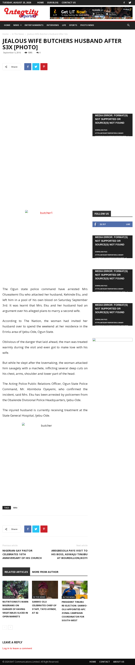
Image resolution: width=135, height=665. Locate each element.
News (16, 25)
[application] (112, 125)
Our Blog (52, 2)
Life (64, 25)
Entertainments (34, 25)
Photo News (87, 25)
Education (9, 597)
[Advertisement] (45, 200)
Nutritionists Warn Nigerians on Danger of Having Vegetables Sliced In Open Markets (15, 609)
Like (128, 224)
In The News (18, 34)
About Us (118, 661)
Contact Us (69, 2)
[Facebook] (124, 2)
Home (40, 2)
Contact (104, 661)
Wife (15, 507)
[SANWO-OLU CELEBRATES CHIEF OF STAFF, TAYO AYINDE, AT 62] (45, 589)
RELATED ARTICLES (16, 572)
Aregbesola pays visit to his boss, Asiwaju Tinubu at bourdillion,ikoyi (69, 554)
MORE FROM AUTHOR (45, 572)
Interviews (53, 25)
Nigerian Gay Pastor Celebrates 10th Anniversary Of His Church (22, 554)
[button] (128, 25)
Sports (73, 25)
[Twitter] (130, 2)
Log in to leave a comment (17, 648)
